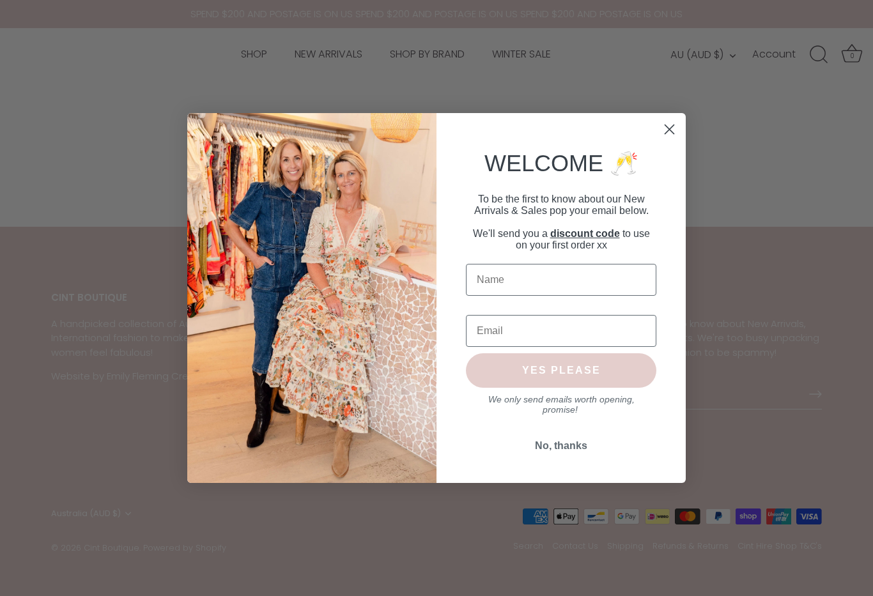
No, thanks (561, 445)
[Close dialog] (669, 129)
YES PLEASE (561, 370)
